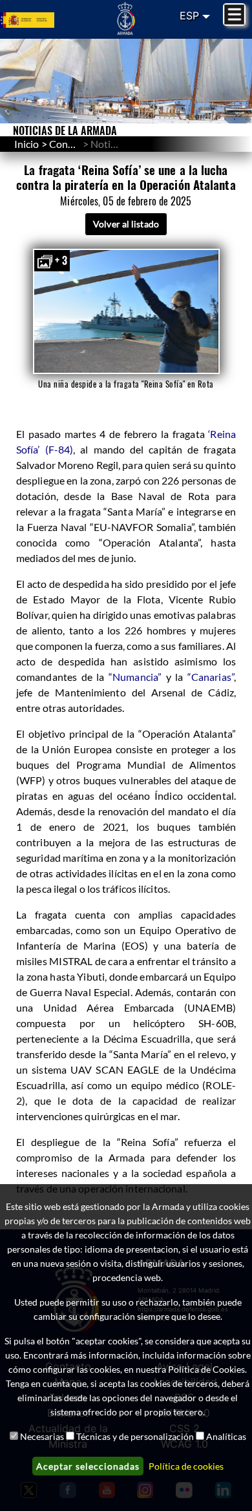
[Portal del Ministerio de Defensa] (42, 19)
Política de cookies (186, 1466)
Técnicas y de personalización (135, 1436)
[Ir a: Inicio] (126, 18)
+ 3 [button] (61, 260)
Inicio (26, 144)
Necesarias (42, 1436)
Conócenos (74, 144)
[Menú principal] (234, 14)
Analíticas (226, 1436)
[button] (126, 311)
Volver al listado (126, 223)
